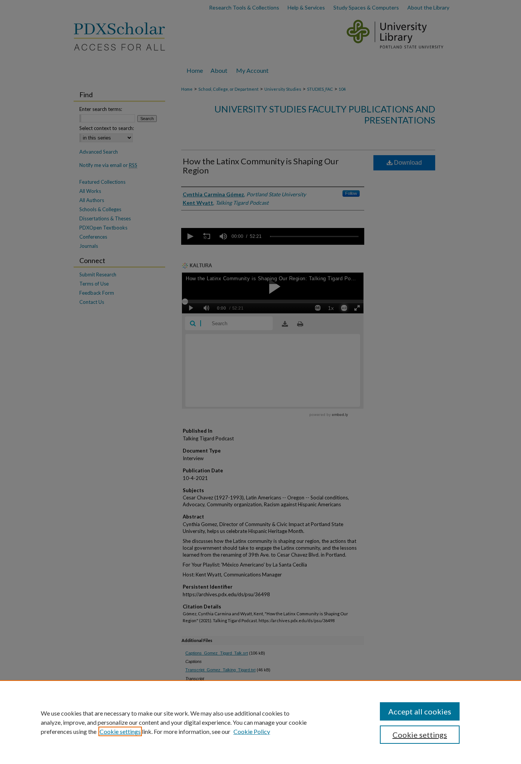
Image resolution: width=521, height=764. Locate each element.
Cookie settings (120, 731)
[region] (260, 722)
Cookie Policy (251, 731)
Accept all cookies (419, 711)
